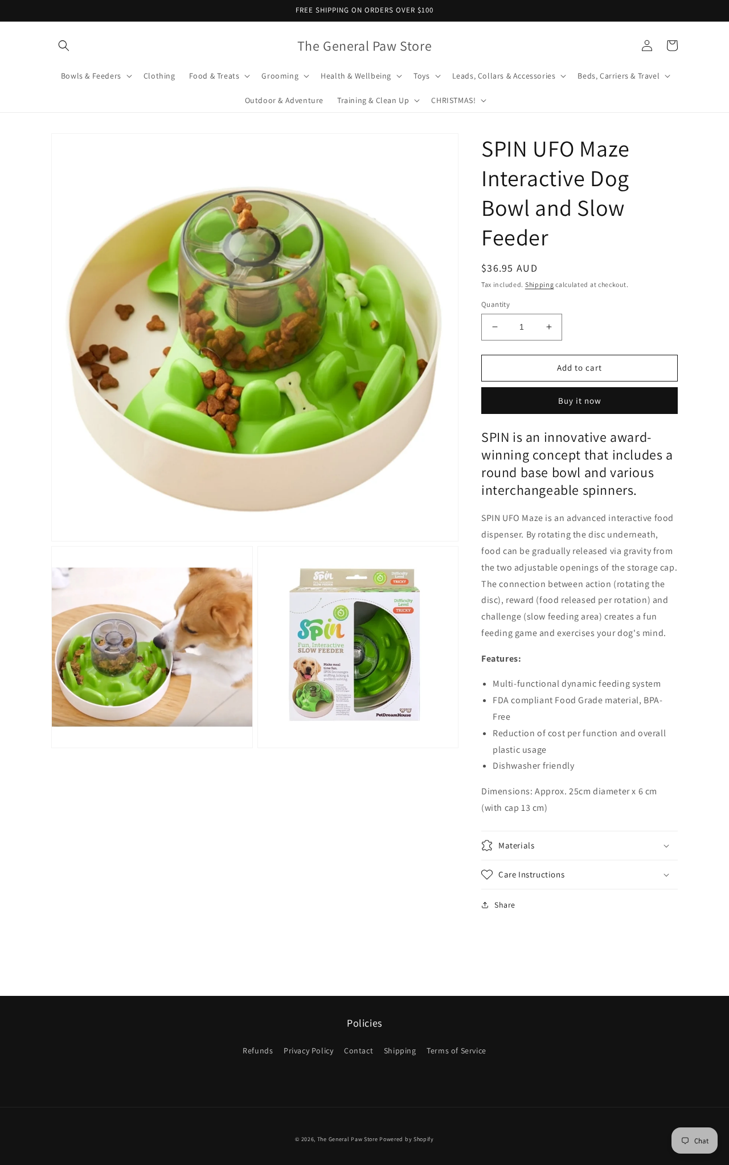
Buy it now (579, 400)
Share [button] (504, 905)
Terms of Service (456, 1050)
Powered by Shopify (406, 1139)
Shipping (539, 284)
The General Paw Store (347, 1139)
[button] (63, 45)
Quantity (495, 304)
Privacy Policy (308, 1050)
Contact (358, 1050)
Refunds (258, 1050)
